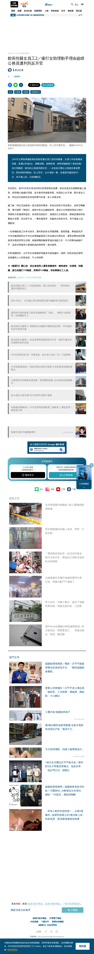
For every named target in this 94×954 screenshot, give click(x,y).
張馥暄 (17, 76)
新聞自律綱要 (58, 921)
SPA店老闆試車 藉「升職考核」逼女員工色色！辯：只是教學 (41, 354)
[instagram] (51, 931)
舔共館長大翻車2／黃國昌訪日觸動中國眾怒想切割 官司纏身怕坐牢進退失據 (41, 327)
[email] (57, 931)
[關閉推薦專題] (92, 465)
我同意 (82, 946)
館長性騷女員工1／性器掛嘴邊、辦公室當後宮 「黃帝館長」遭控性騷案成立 (41, 287)
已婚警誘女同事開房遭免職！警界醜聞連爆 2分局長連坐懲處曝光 (41, 381)
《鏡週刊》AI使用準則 (47, 925)
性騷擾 (17, 92)
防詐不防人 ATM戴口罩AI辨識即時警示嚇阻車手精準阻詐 (39, 300)
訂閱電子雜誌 (55, 918)
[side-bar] (82, 4)
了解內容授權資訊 (71, 903)
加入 (42, 489)
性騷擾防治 (35, 92)
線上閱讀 (72, 910)
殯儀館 (25, 92)
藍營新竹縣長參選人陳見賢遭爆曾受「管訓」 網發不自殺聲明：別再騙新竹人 (40, 314)
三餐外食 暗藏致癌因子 (57, 712)
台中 (10, 92)
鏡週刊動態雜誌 (53, 903)
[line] (38, 931)
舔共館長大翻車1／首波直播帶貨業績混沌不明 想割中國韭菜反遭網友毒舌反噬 (41, 341)
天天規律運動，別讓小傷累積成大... (64, 749)
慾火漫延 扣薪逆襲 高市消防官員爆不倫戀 (31, 395)
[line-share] (15, 85)
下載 (74, 489)
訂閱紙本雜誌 (14, 4)
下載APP (45, 921)
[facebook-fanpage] (46, 931)
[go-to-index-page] (48, 4)
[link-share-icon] (21, 85)
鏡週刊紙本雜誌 (35, 903)
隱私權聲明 (12, 949)
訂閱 (63, 489)
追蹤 (52, 489)
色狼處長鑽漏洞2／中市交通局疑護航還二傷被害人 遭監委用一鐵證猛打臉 (41, 408)
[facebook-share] (10, 85)
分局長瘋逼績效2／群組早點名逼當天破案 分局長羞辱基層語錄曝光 (41, 368)
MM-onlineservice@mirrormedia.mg (51, 936)
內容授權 (34, 921)
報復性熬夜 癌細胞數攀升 (23, 432)
